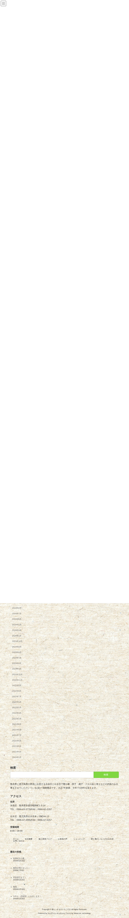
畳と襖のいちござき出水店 (102, 839)
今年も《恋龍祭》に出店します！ (27, 896)
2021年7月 (16, 735)
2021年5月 (16, 746)
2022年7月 (16, 697)
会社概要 (28, 839)
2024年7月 (16, 614)
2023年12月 (17, 641)
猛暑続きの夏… (19, 858)
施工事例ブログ (45, 839)
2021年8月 (16, 730)
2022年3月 (16, 713)
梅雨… (16, 887)
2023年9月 (16, 647)
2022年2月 (16, 719)
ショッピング (79, 839)
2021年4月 (16, 752)
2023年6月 (16, 663)
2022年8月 (16, 691)
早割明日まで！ (19, 877)
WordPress (52, 913)
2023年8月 (16, 652)
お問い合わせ (18, 841)
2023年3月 (16, 669)
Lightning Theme (64, 913)
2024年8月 (16, 608)
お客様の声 (62, 839)
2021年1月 (16, 757)
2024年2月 (16, 636)
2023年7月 (16, 658)
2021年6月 (16, 741)
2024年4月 (16, 630)
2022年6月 (16, 702)
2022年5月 (16, 708)
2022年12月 (17, 674)
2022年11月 (17, 680)
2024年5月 (16, 625)
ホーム (16, 839)
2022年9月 (16, 685)
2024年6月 (16, 619)
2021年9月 (16, 724)
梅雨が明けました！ (21, 868)
